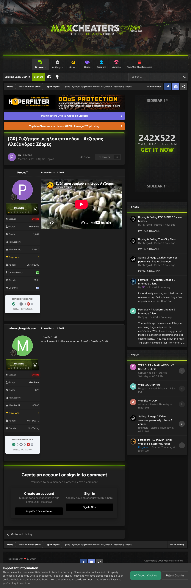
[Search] (184, 77)
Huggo (142, 388)
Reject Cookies (174, 575)
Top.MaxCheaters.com (139, 67)
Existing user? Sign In (17, 76)
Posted (164, 224)
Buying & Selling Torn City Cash (157, 239)
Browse (39, 67)
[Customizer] (49, 77)
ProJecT (27, 154)
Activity (56, 67)
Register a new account (39, 511)
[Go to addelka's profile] (133, 402)
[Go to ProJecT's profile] (12, 157)
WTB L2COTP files (149, 384)
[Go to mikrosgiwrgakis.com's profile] (22, 345)
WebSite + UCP (147, 400)
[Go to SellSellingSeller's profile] (133, 367)
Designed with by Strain (22, 558)
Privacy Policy (71, 575)
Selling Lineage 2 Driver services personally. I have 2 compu (155, 420)
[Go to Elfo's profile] (133, 281)
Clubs (87, 67)
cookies (108, 575)
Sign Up (38, 76)
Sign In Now (89, 507)
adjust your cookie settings (77, 579)
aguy (144, 316)
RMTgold (147, 224)
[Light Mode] (57, 77)
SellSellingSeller (147, 372)
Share (86, 157)
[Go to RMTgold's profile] (133, 219)
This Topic (170, 76)
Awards (116, 67)
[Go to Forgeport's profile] (133, 441)
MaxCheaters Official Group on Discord (64, 115)
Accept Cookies (147, 575)
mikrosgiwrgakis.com (23, 328)
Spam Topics (46, 159)
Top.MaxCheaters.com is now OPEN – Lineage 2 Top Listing (64, 126)
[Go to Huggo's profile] (133, 386)
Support (101, 67)
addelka (142, 404)
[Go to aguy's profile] (133, 311)
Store (72, 67)
